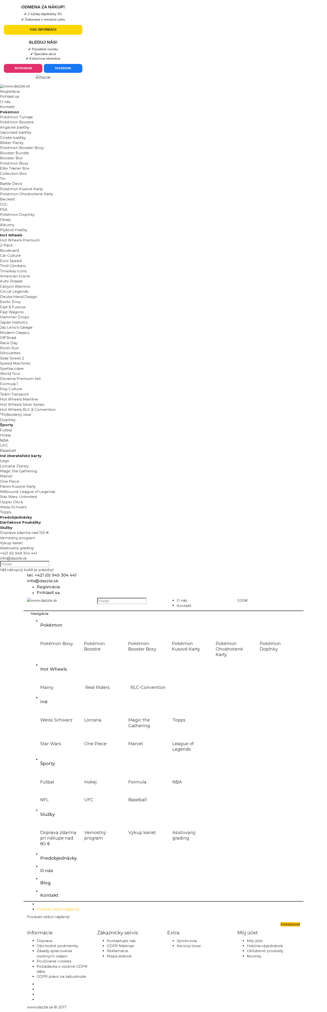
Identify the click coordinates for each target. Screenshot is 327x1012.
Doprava (44, 940)
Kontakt (7, 106)
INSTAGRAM (23, 68)
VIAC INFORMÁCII (43, 29)
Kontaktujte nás (121, 940)
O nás (5, 101)
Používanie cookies (54, 961)
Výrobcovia (187, 940)
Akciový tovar (189, 945)
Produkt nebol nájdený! (58, 909)
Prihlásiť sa (9, 96)
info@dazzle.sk (13, 558)
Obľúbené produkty (265, 951)
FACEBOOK (63, 68)
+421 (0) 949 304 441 (18, 553)
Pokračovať (290, 924)
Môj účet (255, 940)
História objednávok (265, 945)
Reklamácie (117, 951)
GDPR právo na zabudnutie (61, 976)
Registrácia (10, 91)
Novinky (254, 956)
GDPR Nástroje (120, 945)
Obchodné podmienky (57, 945)
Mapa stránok (119, 956)
